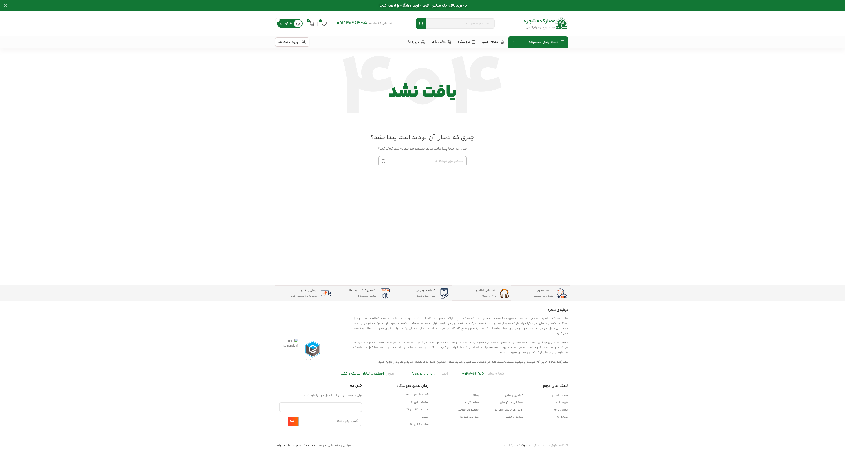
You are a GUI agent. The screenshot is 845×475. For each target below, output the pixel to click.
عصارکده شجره (520, 445)
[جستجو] (383, 161)
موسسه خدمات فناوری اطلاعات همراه (301, 445)
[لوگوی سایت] (546, 23)
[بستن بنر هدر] (5, 5)
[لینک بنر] (429, 5)
